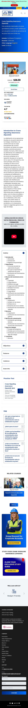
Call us (10, 95)
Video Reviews (5, 647)
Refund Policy (5, 653)
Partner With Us (5, 640)
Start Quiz (20, 391)
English (14, 43)
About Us (4, 643)
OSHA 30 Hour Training (7, 614)
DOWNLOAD (12, 571)
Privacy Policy (5, 651)
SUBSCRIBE (14, 693)
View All (13, 505)
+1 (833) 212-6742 (7, 669)
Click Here (14, 5)
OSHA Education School (16, 705)
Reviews (4, 645)
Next (27, 487)
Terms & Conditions (6, 655)
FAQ (3, 649)
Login (3, 662)
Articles (3, 657)
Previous (1, 487)
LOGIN (19, 7)
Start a (8, 94)
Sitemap (4, 659)
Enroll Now (14, 89)
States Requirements (7, 638)
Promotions (5, 636)
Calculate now (14, 543)
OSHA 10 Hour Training (7, 612)
